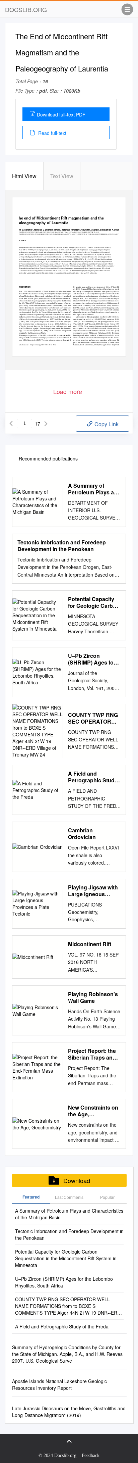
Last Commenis (69, 1197)
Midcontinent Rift (89, 944)
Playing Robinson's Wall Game (93, 997)
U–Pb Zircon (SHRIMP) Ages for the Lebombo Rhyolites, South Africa (92, 659)
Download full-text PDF (61, 114)
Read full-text (51, 133)
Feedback (90, 1455)
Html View (24, 176)
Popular (107, 1197)
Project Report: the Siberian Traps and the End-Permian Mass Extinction (92, 1054)
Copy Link (106, 424)
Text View (61, 176)
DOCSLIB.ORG (26, 9)
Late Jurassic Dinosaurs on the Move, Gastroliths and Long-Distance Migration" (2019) (69, 1411)
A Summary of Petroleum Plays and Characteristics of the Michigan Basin (94, 489)
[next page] (46, 424)
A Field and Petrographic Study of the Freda (93, 777)
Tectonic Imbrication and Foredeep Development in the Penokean (61, 545)
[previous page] (11, 424)
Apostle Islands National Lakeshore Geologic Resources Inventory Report (59, 1384)
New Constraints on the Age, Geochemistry (93, 1111)
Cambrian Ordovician (82, 833)
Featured (31, 1197)
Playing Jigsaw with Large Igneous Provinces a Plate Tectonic (93, 890)
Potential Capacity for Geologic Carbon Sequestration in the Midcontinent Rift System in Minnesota (94, 602)
